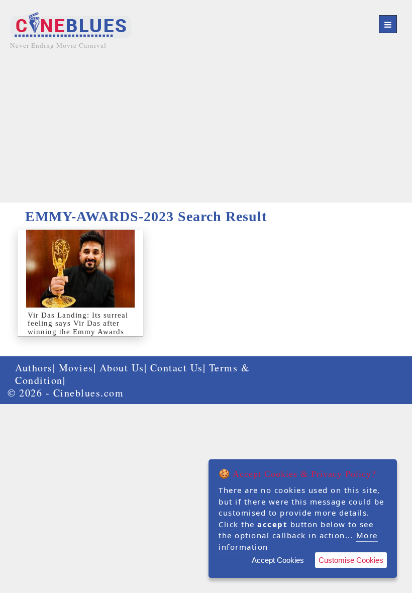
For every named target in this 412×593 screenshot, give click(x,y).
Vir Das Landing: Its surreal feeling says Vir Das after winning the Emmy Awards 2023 (78, 327)
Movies (76, 367)
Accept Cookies (278, 560)
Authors (34, 367)
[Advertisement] (206, 132)
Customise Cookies (351, 560)
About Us (121, 367)
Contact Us (176, 367)
